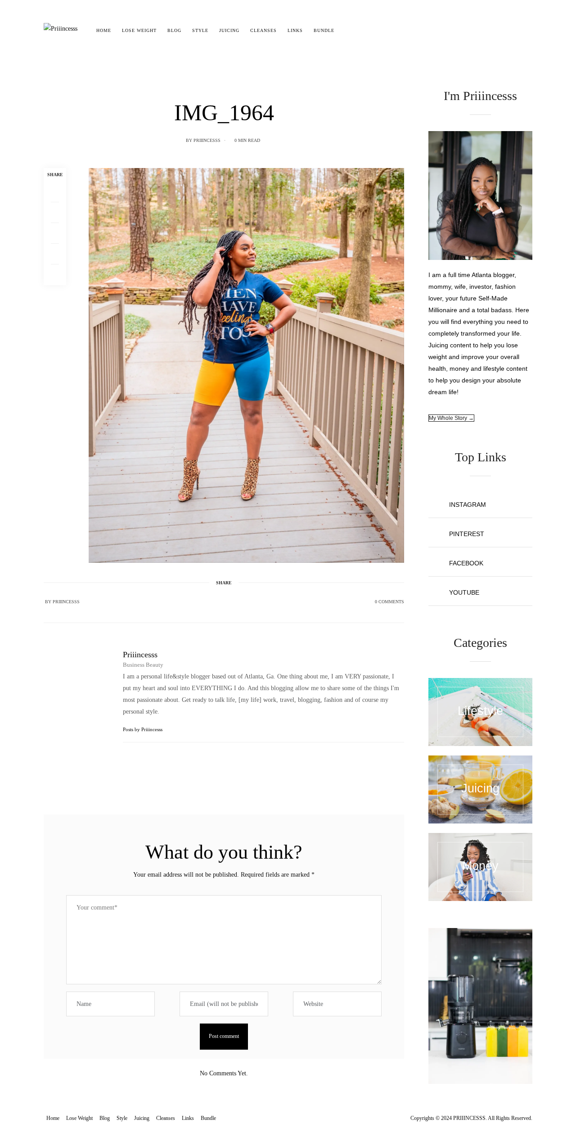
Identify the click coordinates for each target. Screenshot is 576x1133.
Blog (174, 30)
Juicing (229, 30)
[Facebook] (55, 192)
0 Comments (389, 601)
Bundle (324, 30)
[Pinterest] (55, 233)
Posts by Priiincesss (143, 729)
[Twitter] (55, 212)
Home (103, 30)
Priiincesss (207, 140)
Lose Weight (139, 30)
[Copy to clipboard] (55, 274)
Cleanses (263, 30)
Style (200, 30)
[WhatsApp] (55, 254)
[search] (348, 30)
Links (295, 30)
